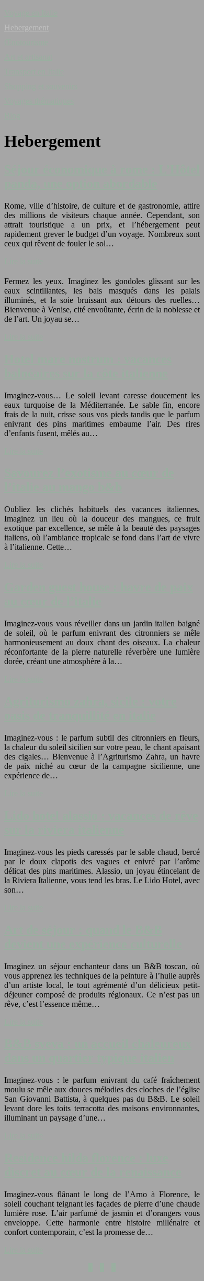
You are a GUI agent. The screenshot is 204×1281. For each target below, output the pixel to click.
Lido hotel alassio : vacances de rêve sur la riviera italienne (101, 823)
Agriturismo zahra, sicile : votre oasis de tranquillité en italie (90, 708)
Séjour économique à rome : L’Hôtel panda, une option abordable (102, 176)
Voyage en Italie (31, 12)
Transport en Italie (34, 71)
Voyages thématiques (39, 100)
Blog (12, 115)
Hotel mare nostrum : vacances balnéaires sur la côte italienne (88, 366)
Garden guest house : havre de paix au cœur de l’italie (98, 594)
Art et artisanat (28, 56)
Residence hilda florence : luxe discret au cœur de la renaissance (93, 1165)
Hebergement (26, 27)
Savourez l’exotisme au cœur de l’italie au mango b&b (89, 480)
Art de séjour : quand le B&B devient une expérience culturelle (93, 937)
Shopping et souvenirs (40, 86)
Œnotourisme (26, 42)
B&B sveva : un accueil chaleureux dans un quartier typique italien (97, 1051)
